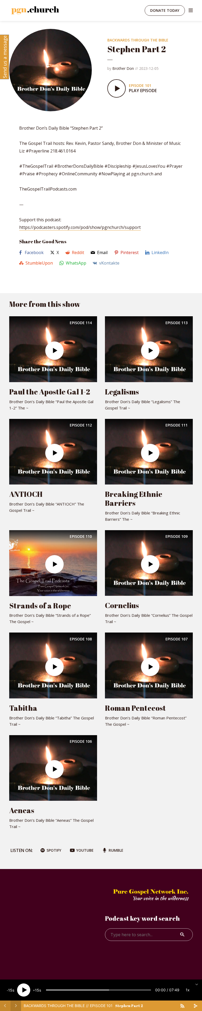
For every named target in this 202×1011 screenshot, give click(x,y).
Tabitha (23, 708)
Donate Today (164, 10)
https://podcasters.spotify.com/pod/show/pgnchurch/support (80, 227)
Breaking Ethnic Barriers (133, 498)
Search (182, 934)
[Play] (23, 990)
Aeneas (21, 810)
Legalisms (122, 392)
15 (10, 990)
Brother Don (123, 68)
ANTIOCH (26, 494)
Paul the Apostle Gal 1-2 (49, 392)
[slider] (98, 990)
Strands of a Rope (40, 605)
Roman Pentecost (135, 708)
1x (188, 990)
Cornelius (122, 605)
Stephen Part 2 (129, 1005)
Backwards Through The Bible (137, 40)
